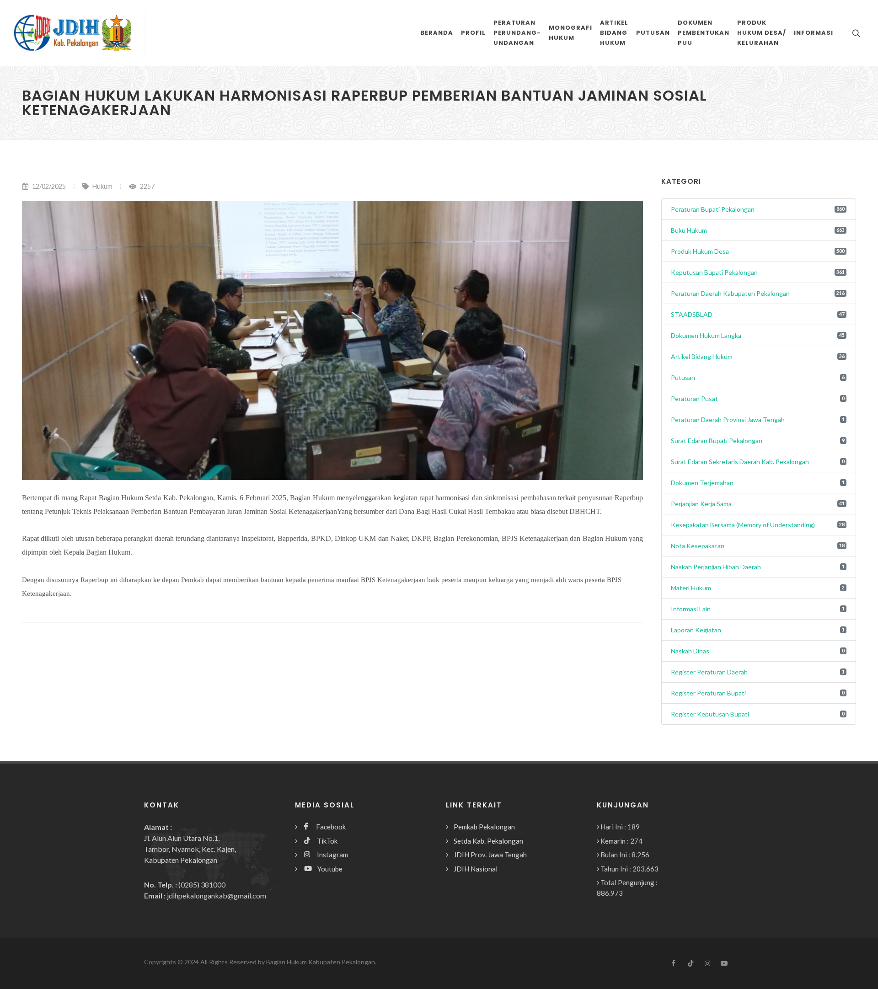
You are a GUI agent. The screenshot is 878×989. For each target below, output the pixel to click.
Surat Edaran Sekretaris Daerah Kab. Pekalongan (740, 461)
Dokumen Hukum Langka (706, 335)
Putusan (683, 377)
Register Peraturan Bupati (708, 693)
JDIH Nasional (476, 869)
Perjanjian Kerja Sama (701, 504)
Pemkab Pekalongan (484, 827)
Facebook (327, 827)
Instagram (329, 854)
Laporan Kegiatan (696, 630)
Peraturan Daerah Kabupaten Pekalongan (730, 293)
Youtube (327, 869)
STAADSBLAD (691, 314)
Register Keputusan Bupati (710, 714)
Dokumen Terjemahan (702, 482)
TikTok (323, 841)
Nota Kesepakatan (697, 546)
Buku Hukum (689, 230)
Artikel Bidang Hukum (702, 356)
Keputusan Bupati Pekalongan (714, 272)
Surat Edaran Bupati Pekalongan (716, 440)
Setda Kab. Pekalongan (488, 841)
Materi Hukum (691, 588)
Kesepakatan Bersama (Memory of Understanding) (743, 525)
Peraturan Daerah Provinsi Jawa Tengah (728, 419)
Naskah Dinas (690, 651)
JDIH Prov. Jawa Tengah (490, 854)
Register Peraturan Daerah (709, 672)
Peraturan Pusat (694, 398)
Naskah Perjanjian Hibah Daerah (716, 567)
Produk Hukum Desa (700, 251)
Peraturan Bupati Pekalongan (713, 209)
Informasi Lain (691, 609)
